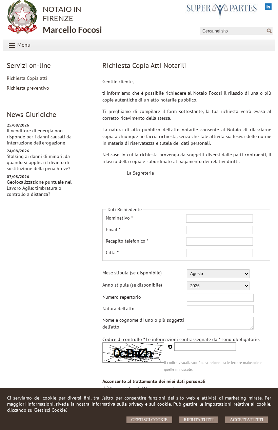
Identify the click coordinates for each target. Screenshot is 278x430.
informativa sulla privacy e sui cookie (131, 404)
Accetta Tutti (246, 419)
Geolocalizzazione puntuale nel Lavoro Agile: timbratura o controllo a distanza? (39, 188)
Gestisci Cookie (149, 419)
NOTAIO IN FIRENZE (72, 19)
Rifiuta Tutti (199, 419)
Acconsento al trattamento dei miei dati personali (153, 381)
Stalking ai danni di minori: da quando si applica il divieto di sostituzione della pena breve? (38, 162)
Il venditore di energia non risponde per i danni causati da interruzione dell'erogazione (39, 137)
